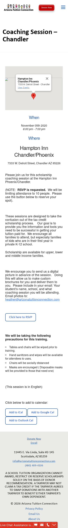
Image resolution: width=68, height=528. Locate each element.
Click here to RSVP (20, 317)
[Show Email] (42, 525)
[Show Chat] (35, 525)
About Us (34, 519)
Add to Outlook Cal (21, 420)
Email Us (34, 514)
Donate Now (46, 8)
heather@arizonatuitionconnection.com (32, 299)
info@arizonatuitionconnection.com (34, 461)
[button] (33, 96)
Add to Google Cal (42, 412)
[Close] (47, 78)
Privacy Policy (34, 508)
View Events (23, 87)
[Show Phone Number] (48, 525)
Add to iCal (16, 412)
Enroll (34, 443)
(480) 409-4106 (34, 465)
